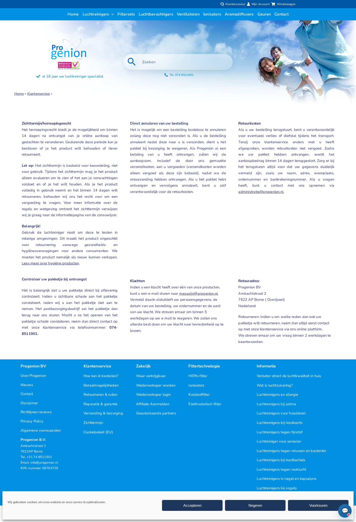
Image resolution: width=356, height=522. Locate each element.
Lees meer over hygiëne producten (50, 263)
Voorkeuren (318, 505)
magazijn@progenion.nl (198, 293)
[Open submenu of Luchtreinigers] (111, 14)
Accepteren (192, 505)
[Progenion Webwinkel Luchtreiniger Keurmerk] (69, 62)
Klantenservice (38, 93)
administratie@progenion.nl (260, 191)
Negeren (255, 505)
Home (19, 93)
